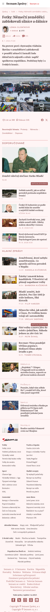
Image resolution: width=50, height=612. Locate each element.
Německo (34, 129)
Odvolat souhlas (30, 587)
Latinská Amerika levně (11, 514)
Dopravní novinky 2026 (35, 507)
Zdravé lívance (32, 481)
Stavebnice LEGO (11, 554)
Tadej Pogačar (31, 458)
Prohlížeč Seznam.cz (15, 581)
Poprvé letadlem (8, 504)
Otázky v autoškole (33, 514)
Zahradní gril (20, 545)
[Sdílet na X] (46, 120)
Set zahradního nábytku (33, 541)
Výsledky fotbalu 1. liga (11, 478)
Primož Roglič (31, 462)
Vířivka (30, 545)
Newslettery (16, 587)
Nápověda (40, 569)
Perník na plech (32, 491)
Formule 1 (6, 488)
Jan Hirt (29, 455)
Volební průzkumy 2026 (11, 452)
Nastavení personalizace (24, 590)
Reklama (26, 572)
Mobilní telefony (34, 551)
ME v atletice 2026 (9, 485)
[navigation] (3, 4)
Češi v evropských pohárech (24, 532)
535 (26, 36)
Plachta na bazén (28, 538)
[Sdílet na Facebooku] (42, 120)
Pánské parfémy (24, 561)
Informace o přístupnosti (24, 575)
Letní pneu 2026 (32, 500)
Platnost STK (31, 517)
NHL (4, 491)
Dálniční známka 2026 (35, 504)
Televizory (23, 558)
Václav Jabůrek (34, 319)
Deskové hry (12, 558)
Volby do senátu (8, 462)
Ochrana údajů (39, 572)
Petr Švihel (31, 337)
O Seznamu (20, 569)
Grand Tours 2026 (33, 465)
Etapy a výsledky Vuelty (35, 452)
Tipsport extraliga (9, 481)
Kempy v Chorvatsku (10, 500)
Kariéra (30, 569)
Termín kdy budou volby (11, 458)
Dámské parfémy (26, 554)
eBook (8, 36)
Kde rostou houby (18, 528)
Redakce (17, 572)
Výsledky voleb (8, 455)
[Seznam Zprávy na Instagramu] (25, 600)
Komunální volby (9, 465)
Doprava (18, 133)
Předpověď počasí (37, 525)
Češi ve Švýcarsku (9, 511)
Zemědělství (7, 133)
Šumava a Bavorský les (11, 507)
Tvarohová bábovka (33, 485)
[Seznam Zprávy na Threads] (31, 600)
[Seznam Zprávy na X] (19, 600)
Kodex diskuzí (33, 584)
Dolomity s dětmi (9, 517)
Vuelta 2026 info (32, 448)
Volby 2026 (6, 448)
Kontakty (7, 572)
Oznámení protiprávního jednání (24, 578)
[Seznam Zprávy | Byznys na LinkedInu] (37, 600)
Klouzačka (19, 541)
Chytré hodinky (35, 558)
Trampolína (41, 538)
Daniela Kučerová (36, 270)
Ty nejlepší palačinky (34, 474)
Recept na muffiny (33, 478)
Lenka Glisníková (20, 27)
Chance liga (6, 474)
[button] (25, 85)
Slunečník (9, 541)
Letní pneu (39, 554)
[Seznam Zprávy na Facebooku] (13, 600)
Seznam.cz (34, 4)
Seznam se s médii (17, 584)
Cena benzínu (32, 528)
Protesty (24, 129)
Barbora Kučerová (36, 285)
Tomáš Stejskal (33, 355)
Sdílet (18, 36)
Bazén (17, 538)
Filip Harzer (32, 304)
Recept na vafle (32, 488)
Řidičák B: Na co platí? (35, 511)
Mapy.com (24, 525)
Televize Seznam (34, 581)
